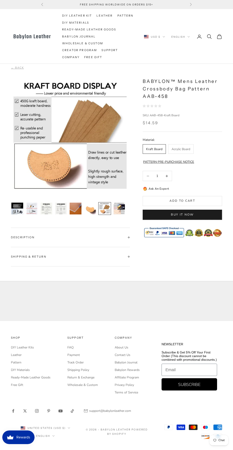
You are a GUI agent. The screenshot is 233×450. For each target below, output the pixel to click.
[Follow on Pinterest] (48, 411)
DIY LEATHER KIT (77, 15)
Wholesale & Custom (82, 43)
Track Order (75, 362)
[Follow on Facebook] (13, 411)
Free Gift (17, 385)
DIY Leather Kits (22, 347)
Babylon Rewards (127, 370)
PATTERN (125, 15)
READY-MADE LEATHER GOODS (89, 29)
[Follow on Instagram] (37, 411)
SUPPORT (109, 50)
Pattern (16, 362)
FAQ (70, 347)
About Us (121, 347)
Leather (16, 355)
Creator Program (79, 50)
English (178, 36)
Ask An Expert (159, 189)
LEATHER (104, 15)
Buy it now (182, 215)
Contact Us (122, 355)
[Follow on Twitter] (25, 411)
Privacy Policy (124, 385)
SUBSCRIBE (189, 384)
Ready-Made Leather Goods (31, 377)
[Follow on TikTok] (72, 411)
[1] (17, 208)
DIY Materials (20, 370)
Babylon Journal (126, 362)
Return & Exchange (80, 377)
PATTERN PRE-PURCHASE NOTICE (168, 162)
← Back (17, 68)
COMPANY (71, 57)
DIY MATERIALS (75, 22)
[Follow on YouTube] (60, 411)
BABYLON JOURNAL (79, 36)
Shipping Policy (78, 370)
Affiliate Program (127, 377)
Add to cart (182, 201)
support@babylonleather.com (110, 411)
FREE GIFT (93, 57)
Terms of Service (126, 392)
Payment (73, 355)
